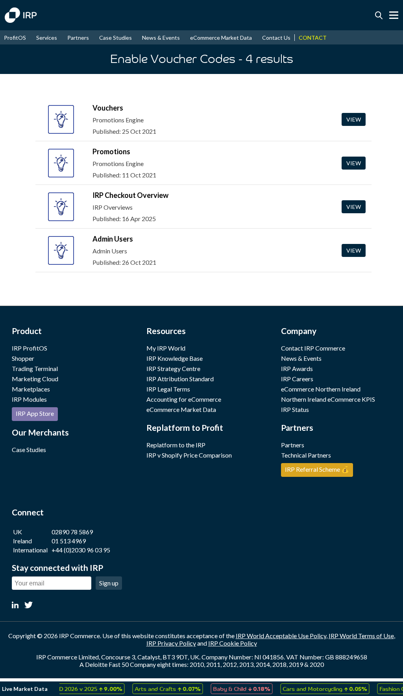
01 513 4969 (69, 541)
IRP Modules (29, 399)
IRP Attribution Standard (180, 378)
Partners (78, 37)
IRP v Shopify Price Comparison (189, 455)
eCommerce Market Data (221, 37)
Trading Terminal (35, 368)
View (353, 119)
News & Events (161, 37)
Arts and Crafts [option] (163, 688)
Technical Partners (306, 455)
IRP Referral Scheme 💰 (317, 469)
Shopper (23, 358)
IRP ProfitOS (29, 348)
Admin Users (112, 238)
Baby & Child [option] (237, 688)
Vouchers (107, 107)
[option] (82, 688)
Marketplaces (31, 389)
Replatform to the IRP (175, 445)
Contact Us (276, 37)
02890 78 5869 (72, 531)
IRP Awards (297, 368)
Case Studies (115, 37)
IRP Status (295, 409)
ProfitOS (15, 37)
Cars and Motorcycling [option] (320, 688)
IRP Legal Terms (168, 389)
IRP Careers (297, 378)
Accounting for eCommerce (183, 399)
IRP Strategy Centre (173, 368)
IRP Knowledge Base (174, 358)
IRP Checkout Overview (130, 195)
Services (46, 37)
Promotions (111, 151)
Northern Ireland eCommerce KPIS (328, 399)
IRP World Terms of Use (361, 635)
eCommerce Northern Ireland (320, 389)
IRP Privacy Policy (171, 643)
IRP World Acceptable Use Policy (281, 635)
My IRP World (165, 348)
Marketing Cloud (35, 378)
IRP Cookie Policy (232, 643)
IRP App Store (35, 413)
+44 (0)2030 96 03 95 (81, 550)
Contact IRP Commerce (313, 348)
